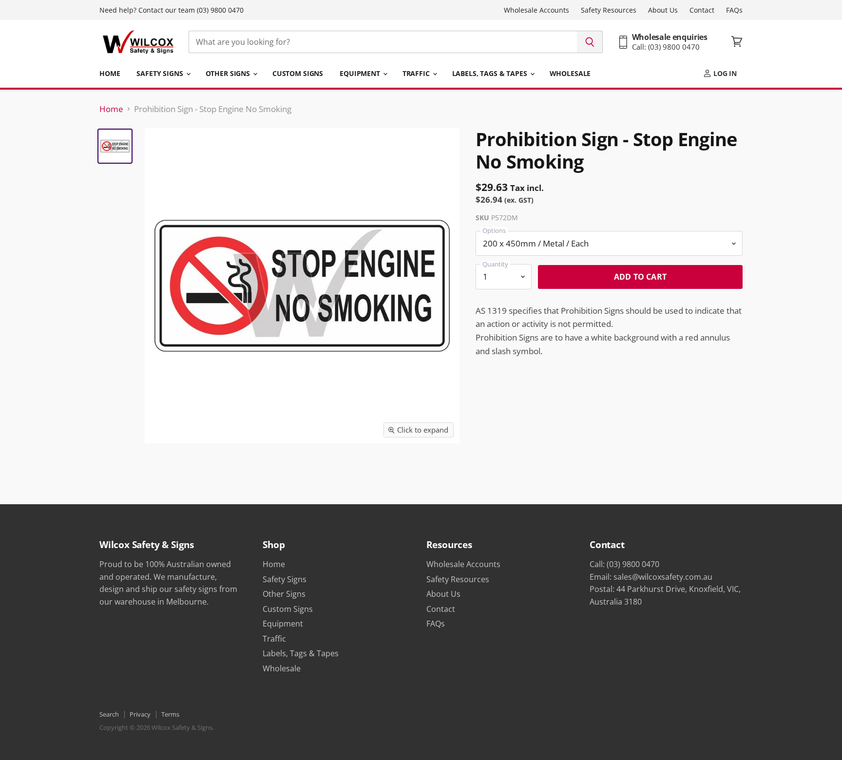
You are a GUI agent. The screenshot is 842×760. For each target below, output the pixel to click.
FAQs (734, 10)
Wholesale (570, 73)
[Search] (590, 42)
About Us (663, 10)
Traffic (417, 73)
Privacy (140, 714)
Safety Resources (608, 10)
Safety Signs (160, 73)
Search (109, 714)
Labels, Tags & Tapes (490, 73)
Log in (724, 73)
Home (109, 73)
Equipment (361, 73)
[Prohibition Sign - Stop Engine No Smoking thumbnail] (115, 146)
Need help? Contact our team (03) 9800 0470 (171, 10)
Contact (701, 10)
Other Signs (229, 73)
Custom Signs (297, 73)
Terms (170, 714)
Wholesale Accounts (536, 10)
